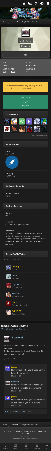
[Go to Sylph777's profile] (8, 312)
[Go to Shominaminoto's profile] (22, 129)
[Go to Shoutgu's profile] (14, 129)
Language (7, 431)
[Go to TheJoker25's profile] (44, 129)
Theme (18, 431)
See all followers (39, 136)
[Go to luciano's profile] (7, 121)
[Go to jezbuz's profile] (7, 368)
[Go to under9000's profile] (44, 121)
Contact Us (41, 431)
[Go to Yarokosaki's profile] (29, 129)
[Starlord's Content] (25, 55)
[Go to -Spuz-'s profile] (14, 121)
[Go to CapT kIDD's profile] (8, 285)
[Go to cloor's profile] (8, 303)
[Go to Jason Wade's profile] (37, 121)
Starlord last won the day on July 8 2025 (23, 86)
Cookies (25, 434)
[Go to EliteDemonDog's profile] (29, 121)
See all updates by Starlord (13, 329)
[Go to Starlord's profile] (7, 339)
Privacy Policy (29, 431)
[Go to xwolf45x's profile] (8, 294)
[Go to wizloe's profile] (22, 121)
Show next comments (19, 411)
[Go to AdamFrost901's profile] (37, 129)
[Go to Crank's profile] (8, 276)
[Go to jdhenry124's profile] (8, 267)
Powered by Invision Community (25, 439)
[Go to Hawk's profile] (7, 129)
